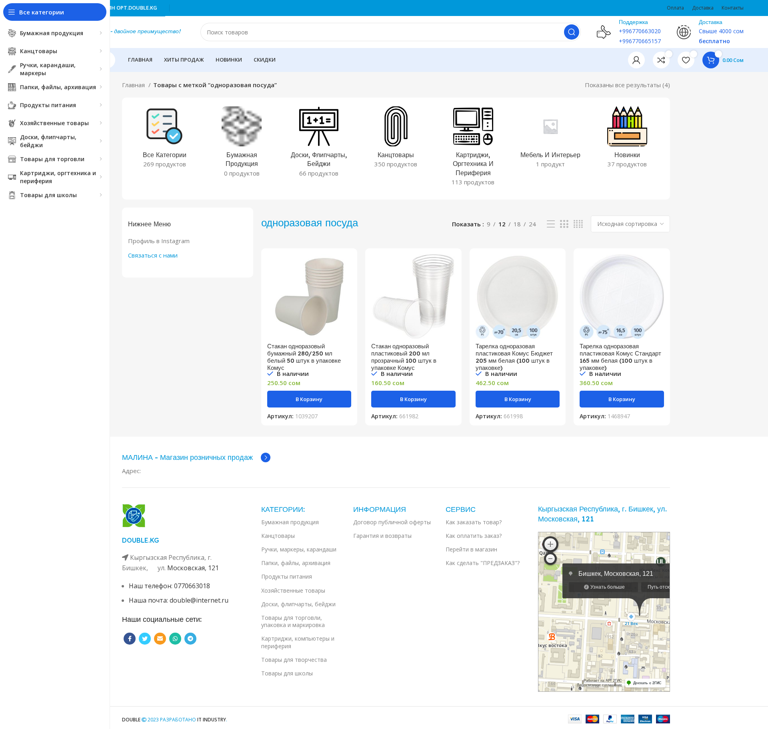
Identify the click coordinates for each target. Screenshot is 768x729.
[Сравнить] (345, 267)
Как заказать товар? (474, 522)
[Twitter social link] (145, 639)
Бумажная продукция (290, 522)
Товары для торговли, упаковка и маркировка (293, 621)
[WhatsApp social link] (175, 639)
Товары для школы (287, 673)
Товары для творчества (294, 659)
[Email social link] (160, 639)
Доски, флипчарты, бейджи (298, 604)
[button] (309, 399)
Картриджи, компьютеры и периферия (297, 642)
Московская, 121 (193, 567)
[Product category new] (627, 139)
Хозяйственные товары (293, 590)
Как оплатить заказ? (474, 535)
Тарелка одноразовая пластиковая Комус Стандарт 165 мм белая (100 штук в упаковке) (620, 356)
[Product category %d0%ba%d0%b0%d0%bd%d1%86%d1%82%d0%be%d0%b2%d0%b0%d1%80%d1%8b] (396, 139)
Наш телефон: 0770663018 (169, 585)
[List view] (551, 224)
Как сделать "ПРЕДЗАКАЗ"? (483, 563)
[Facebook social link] (130, 639)
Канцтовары (278, 535)
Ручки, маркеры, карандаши (298, 549)
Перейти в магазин (471, 549)
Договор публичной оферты (392, 522)
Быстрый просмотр (345, 285)
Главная (134, 85)
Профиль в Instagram (159, 241)
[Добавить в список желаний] (345, 303)
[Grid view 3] (564, 224)
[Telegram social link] (190, 639)
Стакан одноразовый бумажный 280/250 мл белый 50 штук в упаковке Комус (304, 356)
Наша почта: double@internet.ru (178, 600)
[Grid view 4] (578, 224)
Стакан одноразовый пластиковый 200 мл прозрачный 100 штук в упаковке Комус (403, 356)
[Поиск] (571, 32)
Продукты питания (286, 576)
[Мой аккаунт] (636, 60)
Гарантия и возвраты (382, 535)
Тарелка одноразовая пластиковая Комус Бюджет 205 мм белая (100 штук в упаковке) (514, 356)
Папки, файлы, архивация (295, 563)
